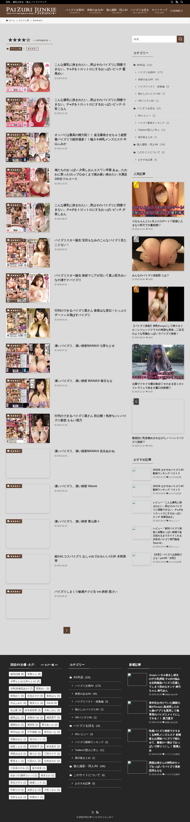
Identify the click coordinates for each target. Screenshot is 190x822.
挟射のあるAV (148, 79)
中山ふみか (18, 703)
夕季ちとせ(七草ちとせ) (25, 681)
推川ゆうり (37, 739)
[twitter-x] (172, 2)
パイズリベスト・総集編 (153, 86)
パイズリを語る (149, 108)
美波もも (34, 789)
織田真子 (53, 717)
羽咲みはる (18, 753)
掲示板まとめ (147, 137)
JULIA (52, 703)
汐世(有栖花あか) (21, 688)
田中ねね (17, 732)
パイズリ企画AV (150, 72)
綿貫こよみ (18, 746)
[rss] (176, 2)
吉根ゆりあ (35, 717)
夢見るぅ (17, 761)
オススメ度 (16, 49)
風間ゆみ (17, 724)
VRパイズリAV (148, 100)
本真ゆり (36, 797)
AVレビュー (146, 115)
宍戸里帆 (34, 732)
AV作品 (144, 64)
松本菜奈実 (33, 710)
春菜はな (53, 695)
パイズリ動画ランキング (153, 122)
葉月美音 (38, 768)
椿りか (35, 753)
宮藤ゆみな (18, 739)
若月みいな (52, 732)
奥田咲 (32, 724)
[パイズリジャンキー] (31, 10)
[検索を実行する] (180, 39)
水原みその (35, 695)
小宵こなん (52, 789)
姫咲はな (17, 717)
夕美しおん (52, 710)
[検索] (181, 2)
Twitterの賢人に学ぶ (151, 130)
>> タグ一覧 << (49, 664)
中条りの (17, 789)
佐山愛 (15, 710)
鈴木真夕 (53, 746)
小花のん (34, 761)
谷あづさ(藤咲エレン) (23, 775)
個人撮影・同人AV (151, 144)
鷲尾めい (42, 688)
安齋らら (34, 674)
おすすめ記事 (147, 159)
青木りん (36, 703)
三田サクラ (52, 753)
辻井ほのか (52, 761)
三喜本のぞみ (19, 768)
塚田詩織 (17, 674)
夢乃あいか (50, 724)
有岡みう (17, 695)
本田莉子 (36, 746)
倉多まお (47, 775)
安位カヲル (18, 782)
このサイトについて (151, 152)
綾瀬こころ (37, 782)
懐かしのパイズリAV (151, 93)
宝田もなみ (18, 797)
